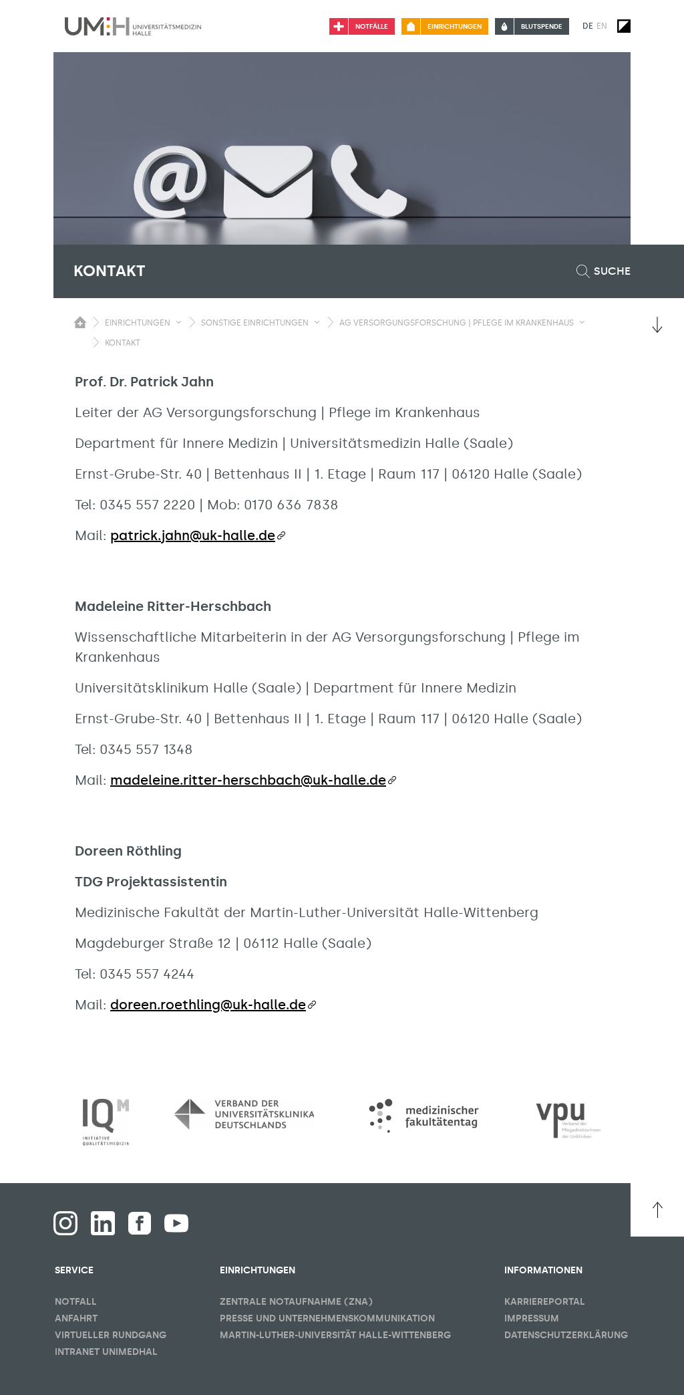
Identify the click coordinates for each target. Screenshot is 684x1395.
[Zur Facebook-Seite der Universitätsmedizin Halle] (140, 1223)
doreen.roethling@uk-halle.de (208, 1005)
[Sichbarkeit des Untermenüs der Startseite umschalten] (80, 322)
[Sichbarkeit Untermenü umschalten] (178, 322)
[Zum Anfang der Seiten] (657, 1210)
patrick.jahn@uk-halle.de (192, 535)
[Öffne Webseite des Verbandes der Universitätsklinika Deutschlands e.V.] (244, 1114)
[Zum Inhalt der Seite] (657, 325)
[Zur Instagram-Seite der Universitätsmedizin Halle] (65, 1223)
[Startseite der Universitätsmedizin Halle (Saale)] (133, 26)
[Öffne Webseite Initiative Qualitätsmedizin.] (105, 1123)
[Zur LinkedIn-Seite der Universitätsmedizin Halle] (103, 1223)
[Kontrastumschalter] (624, 26)
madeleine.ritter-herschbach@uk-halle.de (248, 780)
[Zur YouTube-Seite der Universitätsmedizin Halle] (176, 1223)
